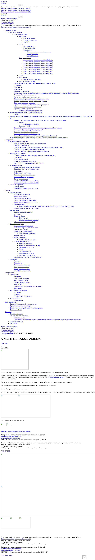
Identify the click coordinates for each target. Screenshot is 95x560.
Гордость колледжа (29, 48)
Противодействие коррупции (23, 109)
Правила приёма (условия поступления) (27, 167)
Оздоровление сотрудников (31, 79)
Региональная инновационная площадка (27, 134)
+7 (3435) (4, 1)
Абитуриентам (9, 140)
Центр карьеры (23, 218)
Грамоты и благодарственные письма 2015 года (38, 60)
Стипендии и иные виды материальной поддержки (30, 101)
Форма (16, 114)
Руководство (18, 89)
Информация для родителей (23, 231)
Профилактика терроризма (27, 255)
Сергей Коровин (32, 56)
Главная (3, 333)
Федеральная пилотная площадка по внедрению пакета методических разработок (40, 120)
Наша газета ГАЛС (16, 310)
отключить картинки (7, 22)
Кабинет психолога (20, 237)
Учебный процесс (15, 192)
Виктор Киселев (32, 54)
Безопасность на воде (25, 243)
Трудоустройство (19, 216)
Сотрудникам (9, 272)
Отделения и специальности (19, 141)
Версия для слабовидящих (9, 18)
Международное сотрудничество (24, 103)
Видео (21, 75)
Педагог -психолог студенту (27, 239)
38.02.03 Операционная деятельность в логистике (30, 143)
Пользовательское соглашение (10, 438)
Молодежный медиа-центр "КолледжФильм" (28, 130)
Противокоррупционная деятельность (31, 110)
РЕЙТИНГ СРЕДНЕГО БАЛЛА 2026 (26, 181)
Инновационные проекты (22, 282)
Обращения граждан (16, 314)
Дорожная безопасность (26, 247)
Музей (21, 44)
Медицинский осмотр (21, 179)
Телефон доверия (19, 235)
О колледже (22, 36)
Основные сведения (16, 32)
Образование (18, 87)
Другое (21, 249)
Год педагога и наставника (27, 81)
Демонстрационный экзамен (23, 212)
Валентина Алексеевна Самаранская (39, 52)
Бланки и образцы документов (23, 177)
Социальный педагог (21, 229)
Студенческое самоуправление (23, 226)
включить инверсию (7, 23)
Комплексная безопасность (22, 241)
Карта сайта (13, 323)
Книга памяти (27, 50)
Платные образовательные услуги (25, 95)
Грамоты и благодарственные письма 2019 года (38, 67)
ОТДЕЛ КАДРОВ (15, 298)
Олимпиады (18, 263)
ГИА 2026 (17, 214)
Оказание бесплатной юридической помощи (28, 286)
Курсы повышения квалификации (20, 306)
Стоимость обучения (16, 184)
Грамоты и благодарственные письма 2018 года (38, 65)
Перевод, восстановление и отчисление (26, 208)
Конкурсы (17, 261)
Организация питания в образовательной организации (31, 105)
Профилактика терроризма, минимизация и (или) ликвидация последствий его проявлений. (39, 137)
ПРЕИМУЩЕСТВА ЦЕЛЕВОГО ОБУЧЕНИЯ (29, 163)
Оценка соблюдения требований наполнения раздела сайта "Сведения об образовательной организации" (47, 319)
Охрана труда (18, 300)
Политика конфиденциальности (11, 436)
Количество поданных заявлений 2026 (26, 183)
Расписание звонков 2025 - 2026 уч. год (26, 202)
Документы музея (28, 46)
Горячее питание (19, 204)
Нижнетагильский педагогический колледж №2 (16, 8)
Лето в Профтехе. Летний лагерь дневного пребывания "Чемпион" (35, 136)
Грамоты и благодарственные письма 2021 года (38, 71)
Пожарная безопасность (26, 253)
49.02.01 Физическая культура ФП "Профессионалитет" (31, 151)
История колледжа (29, 38)
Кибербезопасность (25, 251)
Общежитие (18, 157)
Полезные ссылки (19, 318)
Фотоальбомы (23, 77)
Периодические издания (22, 269)
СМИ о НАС (27, 42)
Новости (17, 294)
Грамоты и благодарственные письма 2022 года (38, 73)
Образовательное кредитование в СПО (26, 188)
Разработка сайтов (6, 555)
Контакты (8, 312)
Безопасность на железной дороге (29, 245)
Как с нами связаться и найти (19, 316)
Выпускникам (14, 210)
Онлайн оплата (19, 186)
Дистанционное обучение (22, 194)
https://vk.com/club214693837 (56, 377)
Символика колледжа (30, 40)
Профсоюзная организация (18, 290)
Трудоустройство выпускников (28, 220)
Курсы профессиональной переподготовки (23, 304)
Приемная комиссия (16, 165)
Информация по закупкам (31, 124)
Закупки (21, 122)
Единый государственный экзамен (25, 200)
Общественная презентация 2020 (24, 222)
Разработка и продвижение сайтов (70, 558)
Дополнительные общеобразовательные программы (26, 308)
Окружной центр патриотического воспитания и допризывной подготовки (38, 128)
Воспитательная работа (17, 224)
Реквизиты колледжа (16, 321)
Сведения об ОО (10, 30)
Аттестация (17, 284)
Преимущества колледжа (17, 153)
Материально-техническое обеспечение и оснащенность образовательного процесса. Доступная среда (46, 93)
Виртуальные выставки (21, 267)
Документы (17, 85)
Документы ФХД (24, 126)
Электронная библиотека (22, 265)
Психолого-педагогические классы (25, 161)
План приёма (18, 171)
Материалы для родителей (27, 233)
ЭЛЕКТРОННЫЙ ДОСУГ (22, 271)
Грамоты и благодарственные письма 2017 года (38, 63)
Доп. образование (10, 302)
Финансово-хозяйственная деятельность (27, 97)
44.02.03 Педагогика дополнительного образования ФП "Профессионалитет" (38, 147)
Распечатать (4, 343)
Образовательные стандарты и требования (27, 107)
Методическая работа (21, 280)
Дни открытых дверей (21, 159)
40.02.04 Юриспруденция (22, 145)
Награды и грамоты (25, 58)
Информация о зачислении (22, 173)
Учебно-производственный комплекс (26, 132)
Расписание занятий (20, 196)
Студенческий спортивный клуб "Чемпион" (28, 257)
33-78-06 (3, 3)
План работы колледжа (21, 278)
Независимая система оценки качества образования (26, 112)
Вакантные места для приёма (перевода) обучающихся (31, 99)
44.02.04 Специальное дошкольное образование (29, 149)
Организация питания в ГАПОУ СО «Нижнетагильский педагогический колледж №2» (46, 206)
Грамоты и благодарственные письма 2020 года (38, 69)
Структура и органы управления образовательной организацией (34, 83)
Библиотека (13, 259)
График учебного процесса (22, 198)
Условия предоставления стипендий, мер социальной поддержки (34, 155)
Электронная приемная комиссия (24, 175)
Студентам (8, 190)
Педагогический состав (21, 91)
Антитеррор (18, 288)
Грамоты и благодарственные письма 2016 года (38, 62)
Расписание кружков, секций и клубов (26, 228)
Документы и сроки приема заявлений (26, 169)
